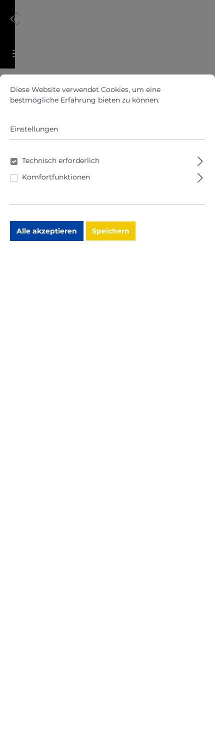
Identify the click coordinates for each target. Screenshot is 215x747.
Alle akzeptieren (46, 231)
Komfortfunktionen (56, 177)
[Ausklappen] (200, 160)
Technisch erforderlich (61, 160)
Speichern (111, 231)
